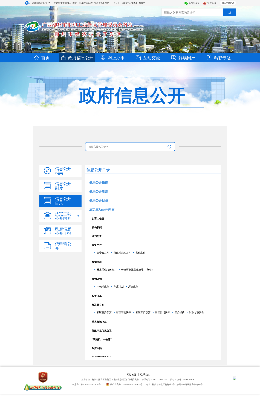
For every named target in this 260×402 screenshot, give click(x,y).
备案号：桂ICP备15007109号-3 (87, 384)
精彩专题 (222, 57)
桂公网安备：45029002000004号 (126, 384)
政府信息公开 (81, 57)
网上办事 (116, 57)
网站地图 (132, 374)
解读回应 (186, 57)
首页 (45, 57)
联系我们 (145, 374)
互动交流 (151, 57)
